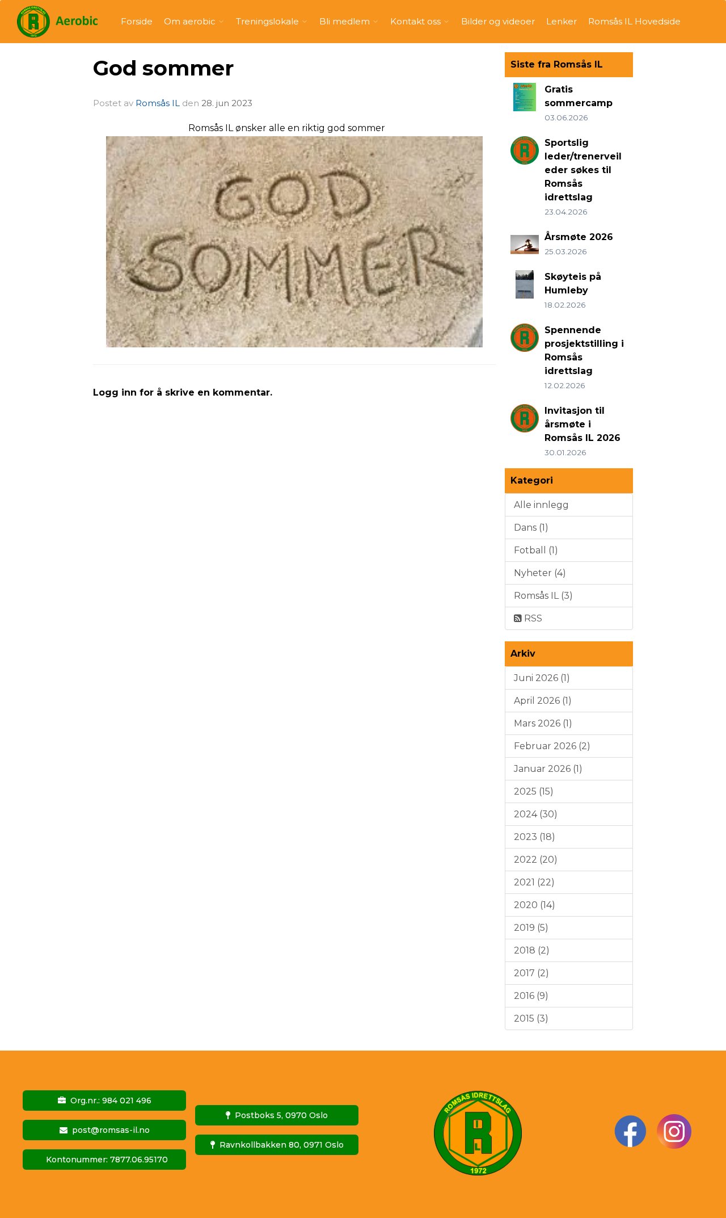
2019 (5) (531, 927)
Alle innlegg (541, 504)
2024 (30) (536, 814)
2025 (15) (534, 791)
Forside (137, 21)
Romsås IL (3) (543, 595)
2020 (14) (534, 905)
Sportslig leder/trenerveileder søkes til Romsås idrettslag (583, 170)
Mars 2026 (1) (543, 723)
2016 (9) (531, 995)
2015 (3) (531, 1018)
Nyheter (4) (540, 573)
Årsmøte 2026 (578, 237)
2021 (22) (534, 882)
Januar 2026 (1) (548, 768)
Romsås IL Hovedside (634, 21)
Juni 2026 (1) (542, 678)
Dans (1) (531, 527)
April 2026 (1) (543, 700)
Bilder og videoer (498, 21)
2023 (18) (534, 836)
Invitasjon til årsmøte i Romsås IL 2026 (582, 424)
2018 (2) (532, 950)
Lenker (561, 21)
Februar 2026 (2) (552, 746)
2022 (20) (536, 859)
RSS (532, 618)
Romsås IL (158, 103)
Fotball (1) (536, 550)
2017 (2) (531, 973)
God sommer (163, 68)
